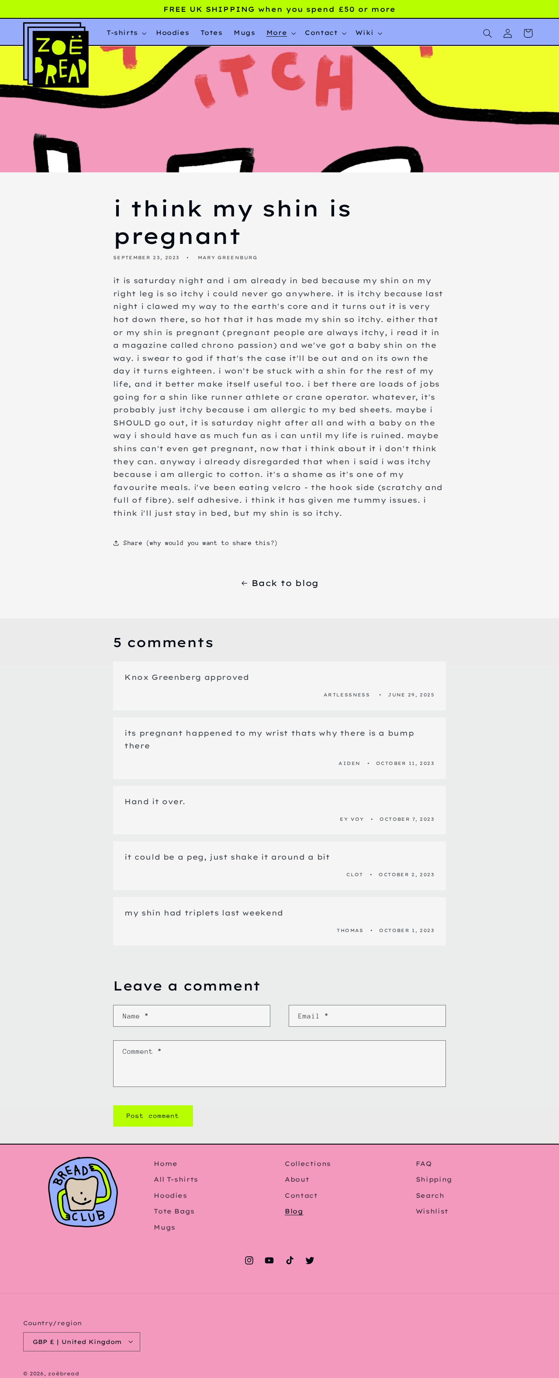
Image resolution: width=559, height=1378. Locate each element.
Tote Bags (174, 1211)
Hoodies (170, 1195)
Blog (294, 1211)
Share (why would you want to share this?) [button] (201, 542)
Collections (308, 1163)
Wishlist (432, 1211)
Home (166, 1163)
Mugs (165, 1227)
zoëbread (63, 1373)
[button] (125, 33)
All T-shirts (176, 1179)
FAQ (424, 1163)
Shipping (434, 1179)
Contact (301, 1195)
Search (430, 1195)
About (297, 1179)
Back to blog (285, 583)
